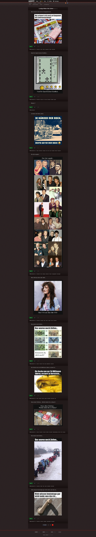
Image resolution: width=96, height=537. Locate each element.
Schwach (35, 46)
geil (50, 150)
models (49, 320)
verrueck (42, 99)
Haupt (37, 1)
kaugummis (47, 49)
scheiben (45, 521)
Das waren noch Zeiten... (37, 324)
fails (44, 320)
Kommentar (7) (33, 521)
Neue (45, 1)
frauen (56, 150)
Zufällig (50, 1)
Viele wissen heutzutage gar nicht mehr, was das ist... (44, 489)
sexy (47, 150)
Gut (31, 46)
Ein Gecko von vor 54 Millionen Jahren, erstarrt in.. (43, 367)
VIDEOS (41, 4)
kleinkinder (48, 486)
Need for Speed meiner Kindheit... (39, 53)
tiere (37, 398)
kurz (49, 150)
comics (50, 49)
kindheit (52, 99)
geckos (46, 398)
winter (46, 486)
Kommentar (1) (33, 49)
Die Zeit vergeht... (35, 154)
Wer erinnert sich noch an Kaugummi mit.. (41, 11)
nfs (44, 99)
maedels (53, 150)
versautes (44, 150)
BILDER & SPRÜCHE (35, 4)
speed (55, 99)
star (55, 398)
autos (46, 99)
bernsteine (49, 398)
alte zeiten (53, 49)
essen (41, 49)
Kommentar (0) (33, 99)
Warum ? (33, 103)
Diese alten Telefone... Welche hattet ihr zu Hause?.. (43, 402)
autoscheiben (49, 521)
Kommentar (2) (33, 398)
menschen (38, 49)
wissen (43, 398)
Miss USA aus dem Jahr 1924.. (38, 277)
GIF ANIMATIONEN (46, 4)
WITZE (30, 4)
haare (52, 320)
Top (41, 1)
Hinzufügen (57, 1)
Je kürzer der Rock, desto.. (37, 113)
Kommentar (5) (33, 486)
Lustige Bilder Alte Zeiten (46, 8)
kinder (44, 49)
